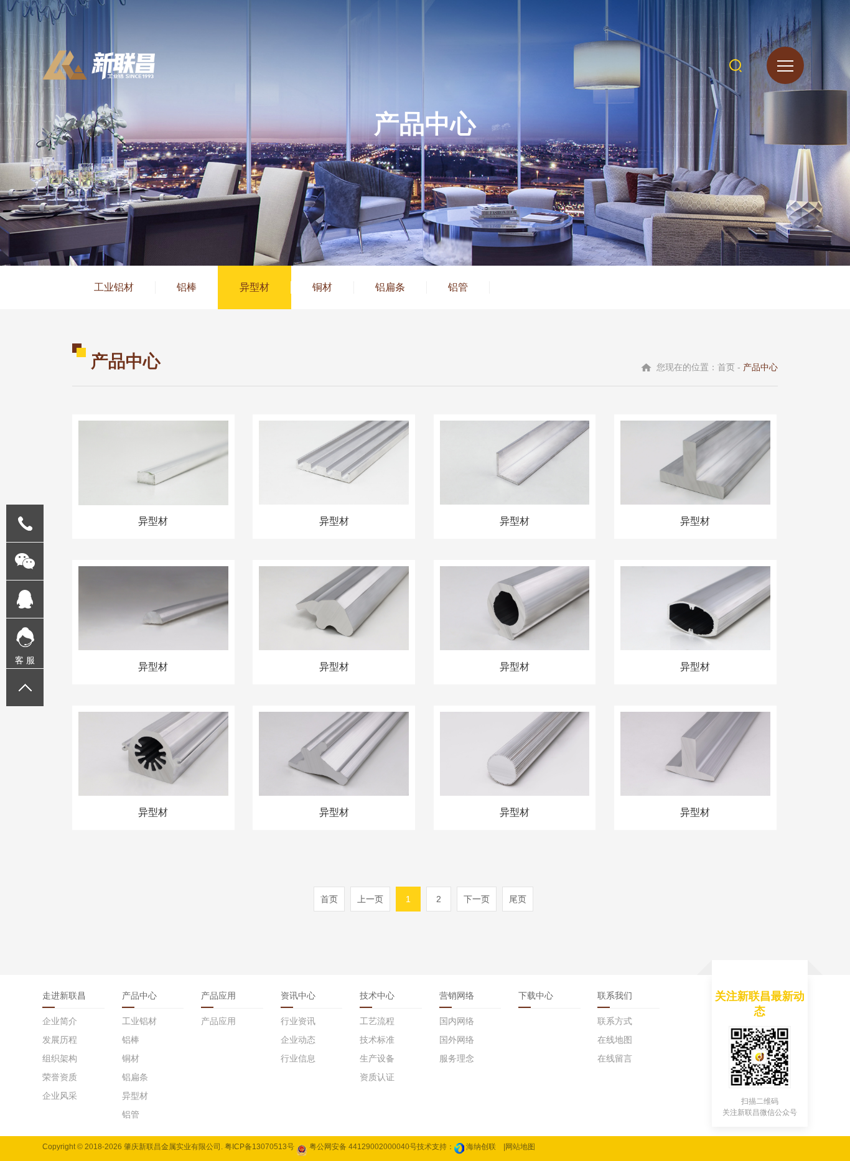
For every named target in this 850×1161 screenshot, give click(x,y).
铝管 (458, 287)
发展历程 (59, 1040)
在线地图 (614, 1040)
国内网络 (456, 1021)
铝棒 (187, 287)
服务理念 (456, 1058)
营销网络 (456, 995)
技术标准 (377, 1040)
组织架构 (59, 1058)
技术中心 (377, 995)
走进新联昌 (64, 995)
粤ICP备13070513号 (259, 1146)
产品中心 (139, 995)
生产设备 (377, 1058)
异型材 (254, 287)
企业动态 (298, 1040)
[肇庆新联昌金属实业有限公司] (98, 65)
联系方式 (614, 1021)
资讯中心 (298, 995)
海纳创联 (481, 1146)
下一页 (477, 899)
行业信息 (298, 1058)
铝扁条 (390, 287)
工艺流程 (377, 1021)
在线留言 (614, 1058)
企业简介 (59, 1021)
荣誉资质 (59, 1077)
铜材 (322, 287)
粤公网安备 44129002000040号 (362, 1146)
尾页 (517, 899)
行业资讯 (298, 1021)
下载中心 (535, 995)
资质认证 (377, 1077)
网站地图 (520, 1146)
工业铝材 (114, 287)
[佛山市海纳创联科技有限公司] (459, 1146)
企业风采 (59, 1096)
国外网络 (456, 1040)
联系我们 (614, 995)
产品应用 (218, 995)
